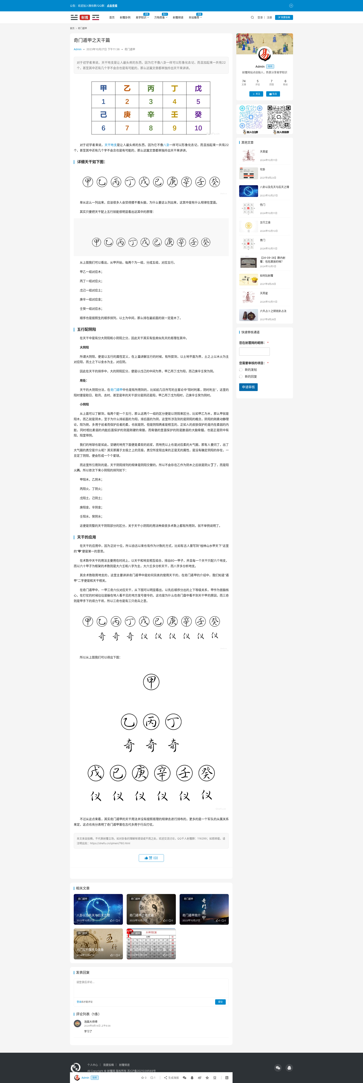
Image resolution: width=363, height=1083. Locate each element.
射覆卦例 (125, 17)
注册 (269, 17)
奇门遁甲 (130, 49)
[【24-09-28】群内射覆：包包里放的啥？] (248, 262)
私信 (274, 94)
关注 (258, 94)
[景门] (248, 244)
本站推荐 (194, 17)
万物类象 (159, 17)
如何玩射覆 (266, 275)
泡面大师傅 (90, 1021)
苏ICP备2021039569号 (141, 1070)
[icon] (278, 1068)
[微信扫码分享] (184, 1077)
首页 (112, 17)
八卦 (166, 145)
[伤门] (248, 209)
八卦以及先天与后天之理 (274, 187)
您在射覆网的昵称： (254, 343)
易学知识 (141, 17)
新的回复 (251, 377)
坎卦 (262, 169)
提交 (220, 1001)
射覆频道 (178, 17)
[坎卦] (248, 173)
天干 (108, 145)
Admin (77, 49)
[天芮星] (248, 297)
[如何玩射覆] (248, 280)
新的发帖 (251, 370)
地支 (114, 145)
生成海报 (173, 1077)
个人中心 (92, 1064)
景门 (262, 240)
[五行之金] (248, 227)
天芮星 (264, 293)
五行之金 (265, 222)
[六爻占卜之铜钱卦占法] (248, 315)
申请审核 (248, 387)
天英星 (264, 151)
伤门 (262, 204)
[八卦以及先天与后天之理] (248, 191)
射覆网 (111, 1070)
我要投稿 (285, 17)
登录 (260, 17)
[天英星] (248, 156)
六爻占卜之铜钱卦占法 (273, 310)
